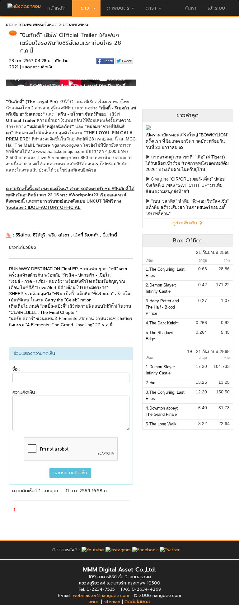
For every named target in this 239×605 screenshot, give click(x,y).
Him (153, 382)
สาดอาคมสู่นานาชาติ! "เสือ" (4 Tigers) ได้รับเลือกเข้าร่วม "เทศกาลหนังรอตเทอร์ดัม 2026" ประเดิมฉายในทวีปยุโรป (187, 163)
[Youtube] (93, 550)
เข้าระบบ (216, 8)
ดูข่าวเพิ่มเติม (185, 223)
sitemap (112, 601)
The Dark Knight (164, 323)
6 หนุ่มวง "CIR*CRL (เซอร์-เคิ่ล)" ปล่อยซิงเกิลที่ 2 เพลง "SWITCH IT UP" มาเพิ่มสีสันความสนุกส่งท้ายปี (185, 185)
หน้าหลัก (56, 8)
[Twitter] (170, 550)
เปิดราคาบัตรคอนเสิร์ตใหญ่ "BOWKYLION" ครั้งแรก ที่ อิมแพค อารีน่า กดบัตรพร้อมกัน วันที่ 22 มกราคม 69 (187, 141)
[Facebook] (145, 550)
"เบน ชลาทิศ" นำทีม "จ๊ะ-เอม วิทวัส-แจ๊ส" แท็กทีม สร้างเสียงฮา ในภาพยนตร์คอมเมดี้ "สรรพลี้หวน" (187, 207)
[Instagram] (118, 550)
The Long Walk (162, 424)
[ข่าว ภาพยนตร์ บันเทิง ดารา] (24, 5)
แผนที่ (94, 601)
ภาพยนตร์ (118, 8)
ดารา (150, 8)
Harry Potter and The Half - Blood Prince (162, 307)
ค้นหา (190, 8)
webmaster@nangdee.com (101, 595)
